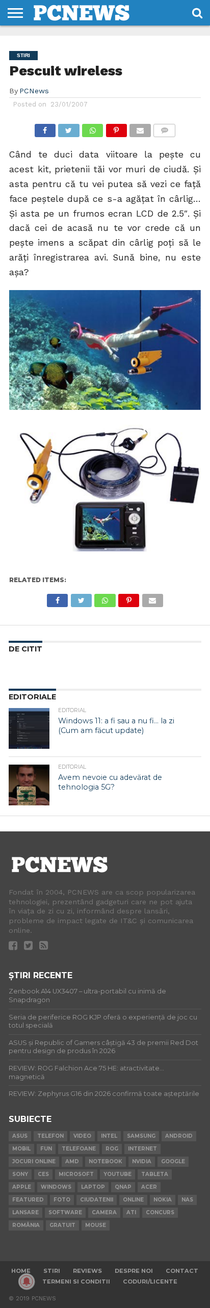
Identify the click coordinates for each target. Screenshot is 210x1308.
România (26, 1225)
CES (43, 1174)
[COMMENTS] (164, 128)
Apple (21, 1187)
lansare (25, 1212)
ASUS (20, 1136)
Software (65, 1212)
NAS (187, 1199)
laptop (93, 1187)
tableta (154, 1174)
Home (21, 1270)
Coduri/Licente (150, 1281)
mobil (21, 1148)
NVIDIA (141, 1161)
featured (28, 1199)
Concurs (160, 1212)
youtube (117, 1174)
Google (173, 1161)
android (179, 1136)
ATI (131, 1212)
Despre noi (134, 1270)
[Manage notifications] (26, 1281)
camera (104, 1212)
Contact (182, 1270)
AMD (72, 1161)
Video (82, 1136)
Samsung (141, 1136)
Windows (56, 1187)
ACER (149, 1187)
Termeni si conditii (76, 1281)
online (133, 1199)
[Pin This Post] (116, 128)
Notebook (105, 1161)
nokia (162, 1199)
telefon (50, 1136)
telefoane (79, 1148)
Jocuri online (34, 1161)
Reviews (87, 1270)
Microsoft (76, 1174)
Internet (142, 1148)
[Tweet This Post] (69, 128)
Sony (20, 1174)
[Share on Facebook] (45, 128)
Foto (62, 1199)
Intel (109, 1136)
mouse (95, 1225)
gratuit (62, 1225)
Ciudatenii (96, 1199)
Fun (46, 1148)
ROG (112, 1148)
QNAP (123, 1187)
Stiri (51, 1270)
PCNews (34, 91)
